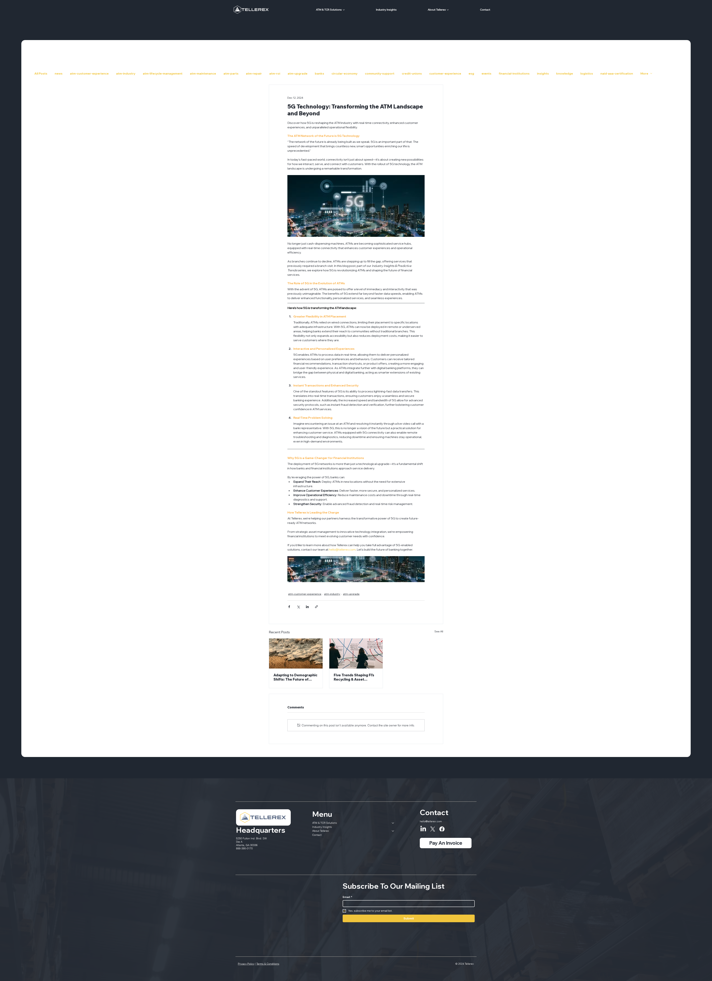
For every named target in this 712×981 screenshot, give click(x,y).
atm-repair (254, 73)
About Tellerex (320, 830)
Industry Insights (322, 827)
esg (471, 73)
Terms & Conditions (267, 963)
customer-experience (445, 73)
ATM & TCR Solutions (324, 822)
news (58, 73)
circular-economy (344, 73)
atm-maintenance (203, 73)
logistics (586, 73)
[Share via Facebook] (289, 606)
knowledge (564, 73)
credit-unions (412, 73)
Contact (317, 835)
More (644, 73)
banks (319, 73)
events (486, 73)
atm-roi (274, 73)
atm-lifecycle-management (162, 73)
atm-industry (125, 73)
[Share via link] (316, 606)
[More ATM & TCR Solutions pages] (344, 10)
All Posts (40, 73)
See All (438, 631)
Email (347, 897)
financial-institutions (514, 73)
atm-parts (230, 73)
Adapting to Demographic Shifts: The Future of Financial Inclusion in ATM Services (295, 677)
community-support (379, 73)
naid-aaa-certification (616, 73)
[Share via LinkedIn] (307, 606)
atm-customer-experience (89, 73)
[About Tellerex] (393, 831)
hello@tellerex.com (431, 821)
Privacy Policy (246, 963)
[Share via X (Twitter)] (298, 606)
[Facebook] (442, 829)
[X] (432, 829)
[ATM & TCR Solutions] (393, 823)
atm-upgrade (297, 73)
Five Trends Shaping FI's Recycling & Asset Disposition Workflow (354, 677)
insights (543, 73)
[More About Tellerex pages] (448, 10)
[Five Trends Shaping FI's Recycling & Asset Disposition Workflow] (356, 653)
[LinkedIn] (423, 829)
